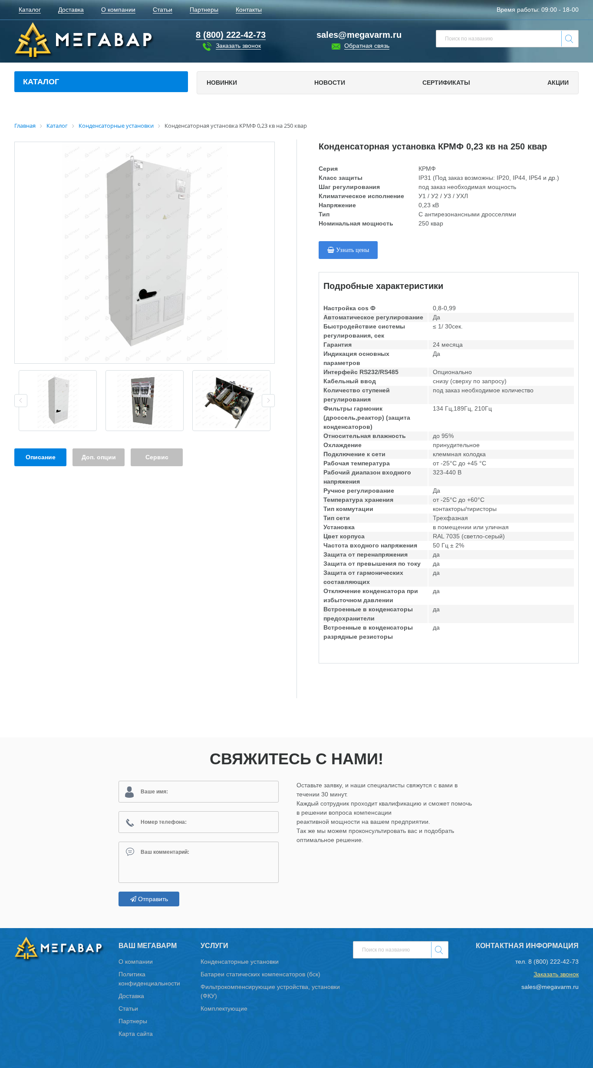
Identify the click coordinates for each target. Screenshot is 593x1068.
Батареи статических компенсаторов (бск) (260, 974)
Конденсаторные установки (240, 961)
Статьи (128, 1008)
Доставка (131, 995)
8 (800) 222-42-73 (553, 961)
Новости (329, 82)
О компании (136, 961)
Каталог (41, 81)
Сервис (156, 457)
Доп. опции (99, 457)
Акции (558, 82)
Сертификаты (446, 82)
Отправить (152, 899)
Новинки (222, 82)
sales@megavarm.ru (359, 35)
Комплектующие (224, 1008)
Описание (41, 457)
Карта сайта (136, 1033)
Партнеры (133, 1021)
